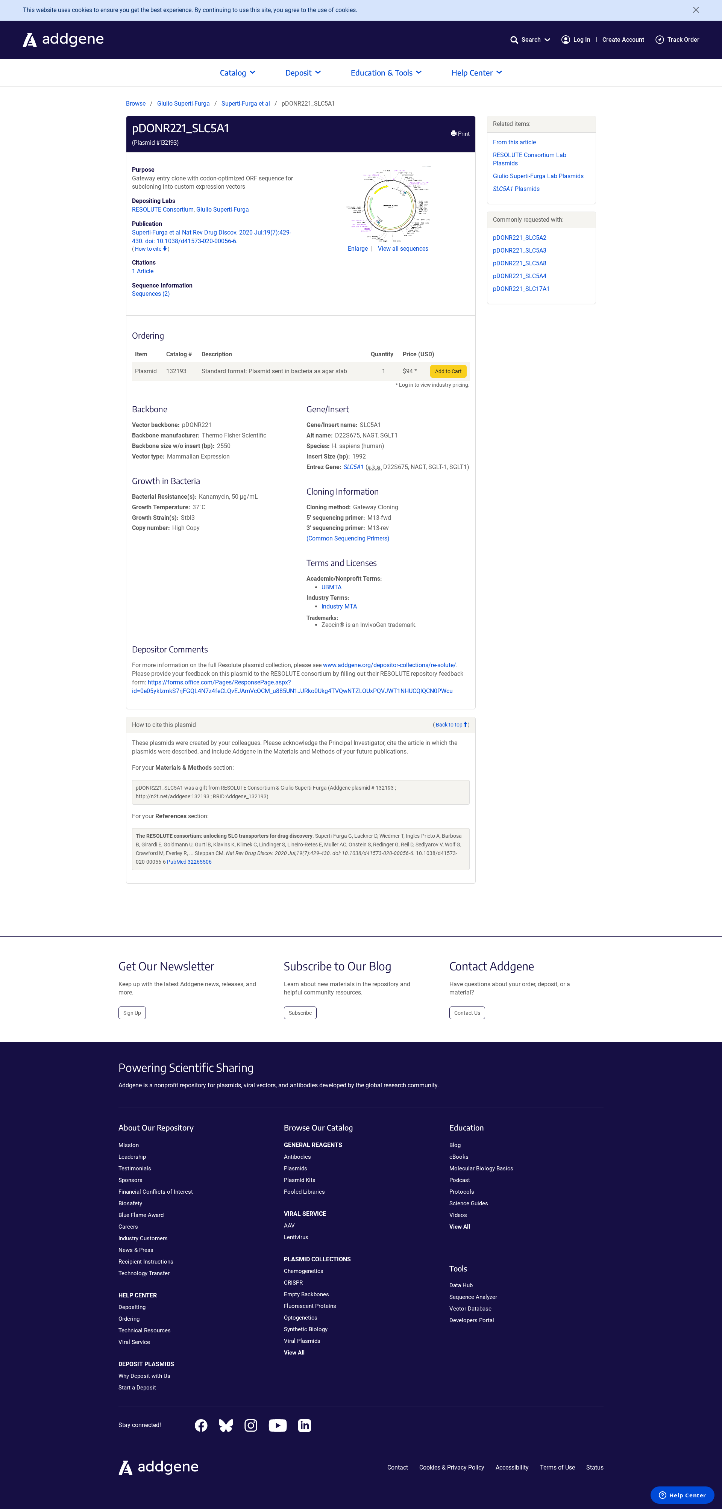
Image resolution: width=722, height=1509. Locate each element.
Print (463, 133)
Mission (128, 1145)
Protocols (461, 1191)
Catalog (233, 72)
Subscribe (300, 1013)
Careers (128, 1226)
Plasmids (516, 188)
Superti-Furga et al (246, 103)
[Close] (693, 9)
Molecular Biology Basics (481, 1168)
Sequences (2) (151, 293)
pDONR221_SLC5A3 (519, 250)
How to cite (148, 249)
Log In (581, 39)
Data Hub (461, 1285)
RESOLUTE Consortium (163, 209)
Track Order (683, 39)
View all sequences (403, 248)
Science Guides (468, 1203)
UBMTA (331, 587)
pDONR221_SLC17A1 (521, 288)
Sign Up (132, 1013)
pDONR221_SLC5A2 (519, 237)
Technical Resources (144, 1330)
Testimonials (134, 1168)
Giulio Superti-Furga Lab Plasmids (538, 176)
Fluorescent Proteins (310, 1306)
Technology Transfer (144, 1273)
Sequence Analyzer (473, 1297)
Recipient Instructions (145, 1261)
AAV (289, 1225)
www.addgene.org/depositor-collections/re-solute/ (389, 665)
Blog (455, 1145)
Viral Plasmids (302, 1341)
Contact (397, 1467)
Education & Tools (382, 72)
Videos (458, 1215)
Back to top (449, 725)
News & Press (135, 1250)
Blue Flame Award (141, 1215)
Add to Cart (448, 371)
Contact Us (467, 1013)
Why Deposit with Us (144, 1376)
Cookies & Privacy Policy (451, 1467)
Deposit (298, 72)
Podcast (459, 1180)
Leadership (132, 1156)
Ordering (129, 1318)
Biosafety (130, 1203)
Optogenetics (300, 1317)
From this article (514, 142)
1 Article (142, 271)
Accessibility (512, 1467)
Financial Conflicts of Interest (155, 1191)
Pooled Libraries (304, 1191)
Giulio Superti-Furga (183, 103)
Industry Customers (143, 1238)
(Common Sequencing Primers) (348, 538)
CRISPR (293, 1282)
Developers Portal (471, 1320)
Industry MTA (339, 606)
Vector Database (470, 1308)
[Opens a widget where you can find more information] (682, 1495)
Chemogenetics (303, 1271)
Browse (136, 103)
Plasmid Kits (299, 1180)
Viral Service (134, 1342)
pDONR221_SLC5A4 (519, 276)
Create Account (623, 39)
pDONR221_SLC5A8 (519, 263)
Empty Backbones (306, 1294)
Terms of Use (557, 1467)
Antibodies (297, 1156)
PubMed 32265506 (189, 862)
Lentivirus (296, 1237)
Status (595, 1467)
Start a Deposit (137, 1387)
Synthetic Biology (306, 1329)
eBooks (459, 1156)
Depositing (132, 1307)
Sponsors (130, 1180)
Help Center (472, 72)
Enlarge (358, 248)
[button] (530, 40)
